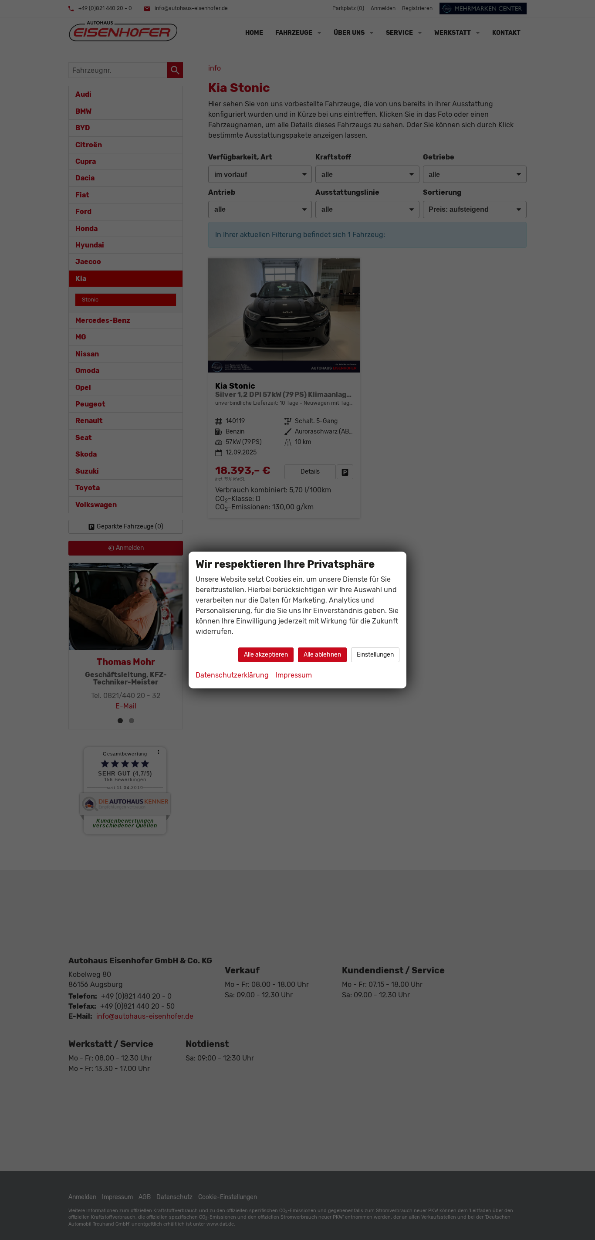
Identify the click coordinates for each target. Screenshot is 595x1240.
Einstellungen (375, 654)
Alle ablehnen (322, 654)
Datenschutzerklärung (232, 675)
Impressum (294, 675)
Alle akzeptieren (266, 654)
